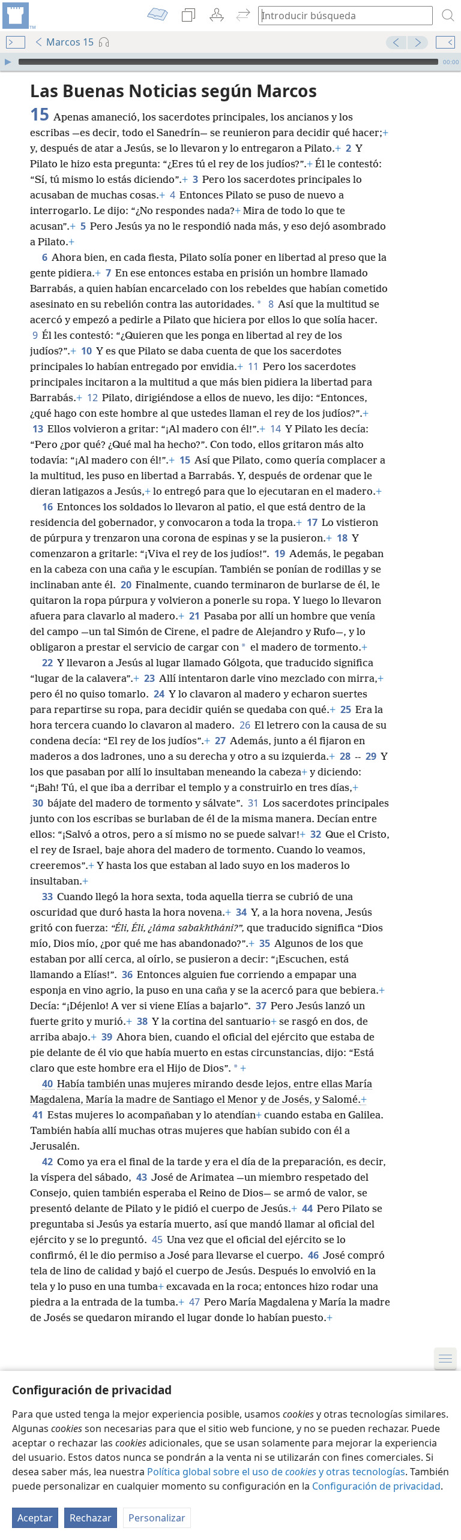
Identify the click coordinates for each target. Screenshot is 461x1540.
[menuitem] (18, 15)
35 (265, 943)
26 (246, 725)
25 (346, 709)
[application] (230, 62)
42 (48, 1161)
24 (160, 693)
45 (158, 1239)
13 (38, 428)
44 (308, 1208)
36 (128, 974)
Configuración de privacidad (376, 1486)
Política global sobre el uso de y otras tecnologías (276, 1471)
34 (242, 912)
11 (254, 366)
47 (195, 1302)
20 (127, 584)
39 (107, 1036)
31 (254, 803)
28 (346, 756)
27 (221, 740)
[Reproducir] (8, 62)
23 (150, 678)
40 (48, 1083)
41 (38, 1114)
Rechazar (91, 1517)
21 (195, 615)
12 (93, 397)
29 (372, 756)
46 (314, 1255)
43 (142, 1177)
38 (143, 1021)
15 (185, 460)
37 (262, 1005)
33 (48, 896)
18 (343, 538)
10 (87, 350)
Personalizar (156, 1517)
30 (38, 803)
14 (276, 428)
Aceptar (35, 1517)
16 (48, 506)
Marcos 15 (70, 42)
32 (316, 834)
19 (280, 553)
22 (48, 662)
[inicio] (18, 15)
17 (313, 522)
